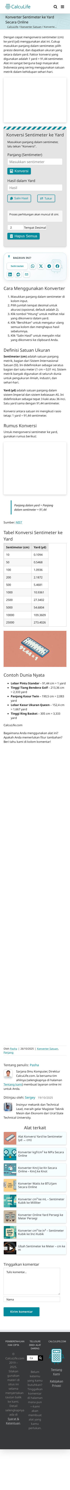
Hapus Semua (26, 236)
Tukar (48, 198)
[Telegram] (49, 266)
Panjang (8, 1052)
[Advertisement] (35, 100)
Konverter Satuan (30, 26)
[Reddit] (18, 274)
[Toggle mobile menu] (63, 7)
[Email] (26, 274)
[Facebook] (57, 266)
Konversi (21, 171)
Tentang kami (13, 1084)
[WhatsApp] (32, 266)
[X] (41, 266)
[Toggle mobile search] (55, 7)
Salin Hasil (21, 198)
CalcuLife (12, 26)
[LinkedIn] (10, 274)
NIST (19, 522)
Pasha (13, 1048)
